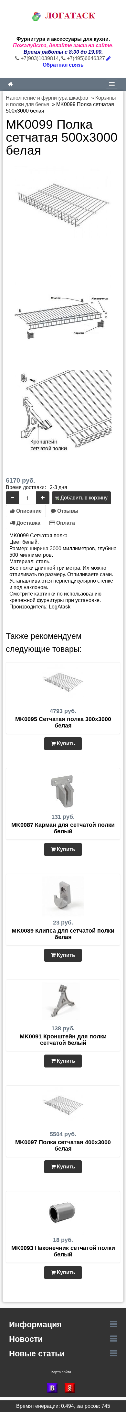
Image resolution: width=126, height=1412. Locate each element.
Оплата (65, 523)
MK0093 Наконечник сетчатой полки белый (63, 1251)
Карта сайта (61, 1372)
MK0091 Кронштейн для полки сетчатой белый (63, 1039)
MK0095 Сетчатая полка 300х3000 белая (63, 722)
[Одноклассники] (72, 1388)
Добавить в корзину (83, 497)
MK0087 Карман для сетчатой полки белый (63, 828)
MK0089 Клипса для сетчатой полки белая (63, 933)
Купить (65, 743)
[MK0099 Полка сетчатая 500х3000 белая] (63, 211)
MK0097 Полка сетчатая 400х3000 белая (63, 1145)
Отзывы (67, 511)
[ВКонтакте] (54, 1388)
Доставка (27, 523)
